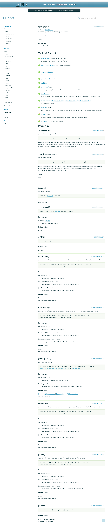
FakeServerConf (10, 34)
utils (6, 97)
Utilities (8, 41)
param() (43, 114)
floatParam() (45, 94)
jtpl (6, 92)
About (44, 4)
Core (6, 31)
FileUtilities (9, 39)
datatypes (8, 102)
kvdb (6, 78)
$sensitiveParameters (48, 65)
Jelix (5, 29)
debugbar (8, 85)
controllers (9, 56)
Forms (7, 36)
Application (7, 106)
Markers (6, 117)
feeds (7, 100)
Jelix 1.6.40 (8, 18)
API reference (65, 10)
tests (7, 71)
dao (6, 63)
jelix (5, 51)
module (67, 32)
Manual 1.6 (57, 10)
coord (7, 83)
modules (8, 61)
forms (7, 73)
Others (71, 10)
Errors (6, 115)
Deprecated (7, 112)
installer (8, 75)
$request (43, 72)
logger (7, 90)
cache (7, 80)
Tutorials (37, 10)
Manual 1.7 (50, 10)
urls (6, 95)
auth (6, 54)
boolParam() (45, 87)
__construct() (45, 79)
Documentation (62, 4)
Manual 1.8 (44, 10)
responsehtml (10, 88)
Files (5, 124)
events (7, 68)
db (6, 66)
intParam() (44, 107)
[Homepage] (21, 5)
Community (72, 4)
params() (44, 121)
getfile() (43, 83)
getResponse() (45, 101)
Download (51, 4)
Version (7, 43)
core (6, 59)
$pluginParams (46, 58)
